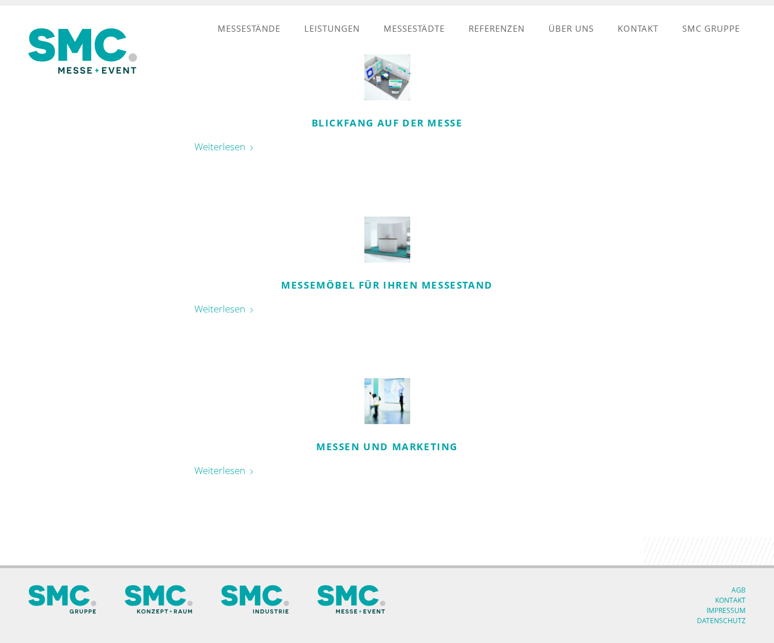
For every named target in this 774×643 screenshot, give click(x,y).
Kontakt (730, 600)
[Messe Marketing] (387, 401)
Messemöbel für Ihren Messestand (387, 284)
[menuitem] (249, 28)
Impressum (726, 610)
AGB (739, 590)
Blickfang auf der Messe (387, 122)
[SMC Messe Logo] (85, 51)
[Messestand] (387, 77)
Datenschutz (721, 620)
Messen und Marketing (387, 446)
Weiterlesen (219, 146)
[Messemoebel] (387, 240)
